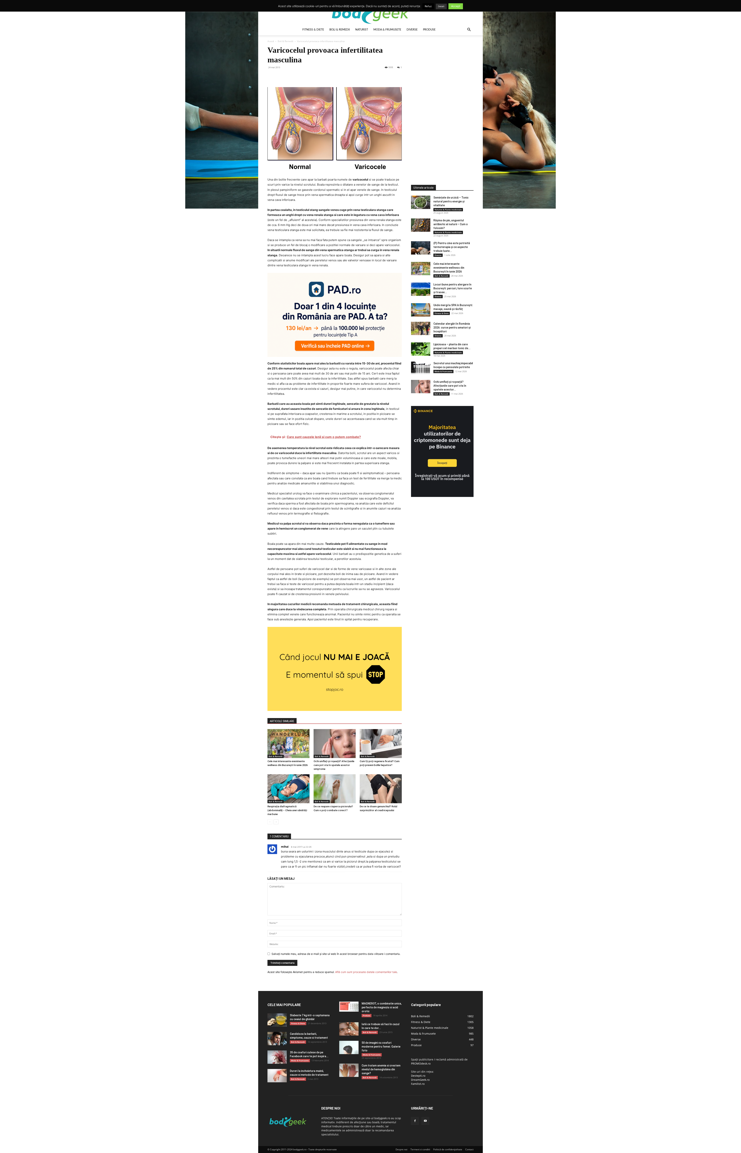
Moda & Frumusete (387, 29)
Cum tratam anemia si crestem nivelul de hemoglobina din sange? (381, 1069)
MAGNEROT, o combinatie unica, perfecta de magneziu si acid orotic (382, 1007)
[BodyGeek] (370, 13)
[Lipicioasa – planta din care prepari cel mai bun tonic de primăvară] (420, 349)
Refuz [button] (428, 6)
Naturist (361, 29)
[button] (469, 30)
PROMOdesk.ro (421, 1063)
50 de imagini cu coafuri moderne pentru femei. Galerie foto (381, 1046)
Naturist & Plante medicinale (448, 209)
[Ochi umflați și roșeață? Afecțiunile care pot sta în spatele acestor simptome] (335, 743)
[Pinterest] (289, 76)
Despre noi (401, 1149)
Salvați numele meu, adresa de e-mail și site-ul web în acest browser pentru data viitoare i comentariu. (336, 953)
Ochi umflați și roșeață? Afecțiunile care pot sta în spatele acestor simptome (334, 765)
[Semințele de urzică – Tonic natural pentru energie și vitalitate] (420, 202)
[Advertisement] (440, 103)
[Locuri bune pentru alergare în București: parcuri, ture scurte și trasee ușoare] (420, 289)
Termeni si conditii (420, 1149)
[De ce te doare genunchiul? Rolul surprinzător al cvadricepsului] (381, 788)
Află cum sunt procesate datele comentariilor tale (366, 972)
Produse (429, 29)
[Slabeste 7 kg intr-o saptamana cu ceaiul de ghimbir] (277, 1020)
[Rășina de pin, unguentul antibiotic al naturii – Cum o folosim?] (420, 225)
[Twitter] (280, 76)
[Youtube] (425, 1121)
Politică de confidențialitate (447, 1149)
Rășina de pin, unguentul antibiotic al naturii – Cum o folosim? (450, 224)
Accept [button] (455, 6)
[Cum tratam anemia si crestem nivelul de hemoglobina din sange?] (349, 1070)
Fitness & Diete (313, 29)
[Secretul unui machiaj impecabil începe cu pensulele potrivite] (420, 368)
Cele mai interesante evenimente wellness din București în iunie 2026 (448, 267)
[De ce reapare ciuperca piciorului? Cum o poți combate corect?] (335, 788)
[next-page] (276, 821)
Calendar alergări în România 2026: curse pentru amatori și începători (452, 327)
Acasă (270, 41)
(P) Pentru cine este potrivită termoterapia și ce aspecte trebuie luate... (451, 247)
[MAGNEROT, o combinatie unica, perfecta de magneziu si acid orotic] (349, 1007)
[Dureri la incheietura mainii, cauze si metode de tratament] (277, 1075)
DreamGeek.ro (420, 1080)
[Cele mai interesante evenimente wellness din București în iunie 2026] (288, 743)
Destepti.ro (418, 1075)
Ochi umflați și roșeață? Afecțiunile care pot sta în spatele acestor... (449, 385)
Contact (469, 1149)
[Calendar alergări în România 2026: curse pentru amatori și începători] (420, 328)
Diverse (412, 29)
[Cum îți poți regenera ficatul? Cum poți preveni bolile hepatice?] (381, 743)
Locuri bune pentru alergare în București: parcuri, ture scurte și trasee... (452, 288)
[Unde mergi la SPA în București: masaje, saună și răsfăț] (420, 310)
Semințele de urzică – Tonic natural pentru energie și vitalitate (451, 201)
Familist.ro (418, 1084)
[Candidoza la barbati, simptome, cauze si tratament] (277, 1038)
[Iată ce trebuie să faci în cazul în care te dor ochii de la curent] (349, 1029)
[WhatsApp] (298, 76)
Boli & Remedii (339, 29)
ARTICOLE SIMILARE (282, 721)
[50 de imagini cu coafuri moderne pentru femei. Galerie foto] (349, 1047)
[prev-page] (269, 821)
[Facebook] (271, 76)
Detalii (441, 6)
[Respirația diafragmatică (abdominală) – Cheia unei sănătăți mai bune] (288, 788)
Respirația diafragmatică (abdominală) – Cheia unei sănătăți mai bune (287, 810)
